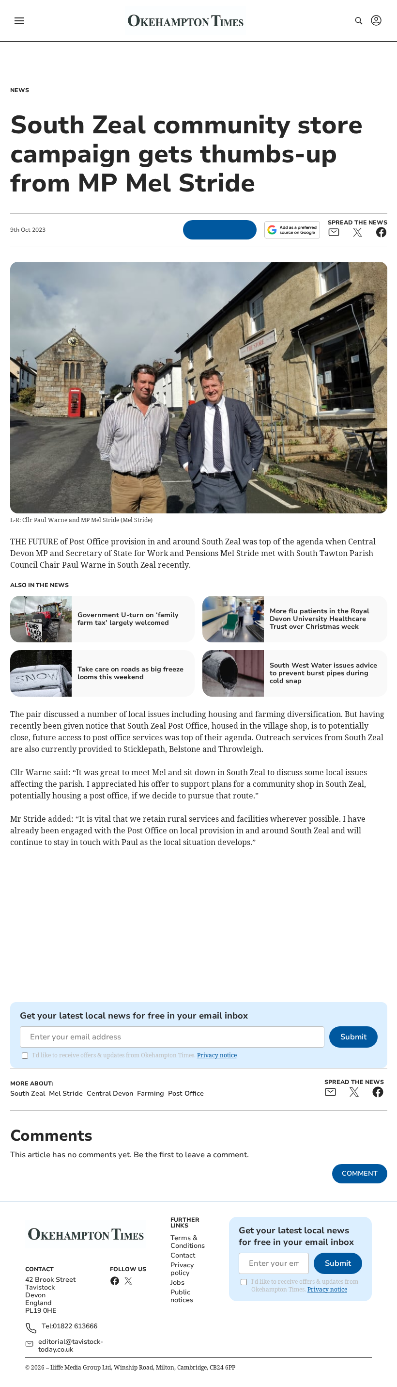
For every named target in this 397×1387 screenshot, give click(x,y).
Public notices (181, 1296)
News (19, 90)
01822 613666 (75, 1327)
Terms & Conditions (187, 1241)
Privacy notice (217, 1055)
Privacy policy (182, 1268)
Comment (360, 1173)
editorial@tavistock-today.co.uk (70, 1346)
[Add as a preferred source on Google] (292, 230)
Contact (182, 1255)
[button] (19, 20)
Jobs (177, 1282)
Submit (353, 1037)
